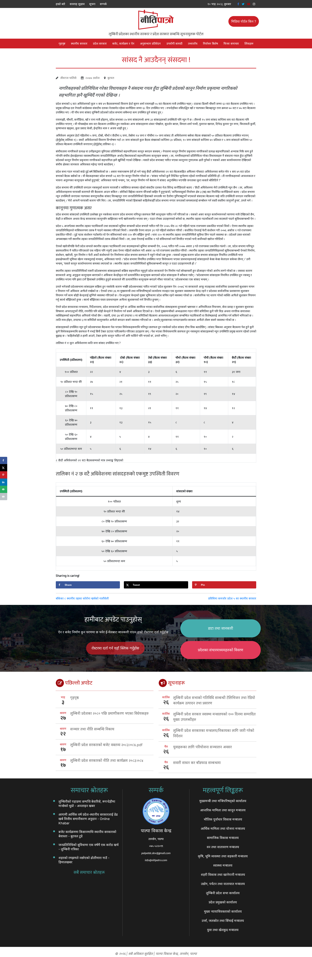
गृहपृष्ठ (62, 43)
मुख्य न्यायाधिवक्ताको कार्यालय (223, 911)
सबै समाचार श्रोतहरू (89, 872)
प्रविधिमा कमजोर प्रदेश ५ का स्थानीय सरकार (232, 598)
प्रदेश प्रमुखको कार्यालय (223, 902)
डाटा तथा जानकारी (220, 628)
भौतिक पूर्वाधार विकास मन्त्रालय (223, 819)
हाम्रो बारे (60, 4)
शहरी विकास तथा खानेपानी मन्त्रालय (223, 874)
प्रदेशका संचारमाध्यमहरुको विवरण (220, 650)
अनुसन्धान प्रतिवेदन (150, 43)
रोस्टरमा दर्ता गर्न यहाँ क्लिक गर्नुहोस (115, 648)
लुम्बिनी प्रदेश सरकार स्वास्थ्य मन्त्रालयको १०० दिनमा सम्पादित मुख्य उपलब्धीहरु (214, 717)
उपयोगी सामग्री (174, 43)
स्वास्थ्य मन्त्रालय (222, 865)
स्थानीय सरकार (79, 43)
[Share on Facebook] (3, 460)
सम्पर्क (103, 4)
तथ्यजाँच (192, 43)
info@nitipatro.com (156, 860)
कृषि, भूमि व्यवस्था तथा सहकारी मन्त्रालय (223, 856)
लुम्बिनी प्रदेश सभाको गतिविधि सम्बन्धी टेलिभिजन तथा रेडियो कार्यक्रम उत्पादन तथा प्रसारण (214, 700)
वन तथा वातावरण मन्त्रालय (223, 847)
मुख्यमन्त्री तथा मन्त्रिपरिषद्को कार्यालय (222, 801)
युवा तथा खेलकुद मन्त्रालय (223, 930)
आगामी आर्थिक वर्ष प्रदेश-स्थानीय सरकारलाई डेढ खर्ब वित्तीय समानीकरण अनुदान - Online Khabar (88, 819)
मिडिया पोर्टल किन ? (243, 21)
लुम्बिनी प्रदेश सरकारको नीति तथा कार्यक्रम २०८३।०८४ (106, 760)
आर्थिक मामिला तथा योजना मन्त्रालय (223, 828)
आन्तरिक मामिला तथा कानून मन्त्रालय (223, 810)
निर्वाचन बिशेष (210, 43)
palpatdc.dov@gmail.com (156, 853)
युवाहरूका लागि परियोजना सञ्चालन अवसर (202, 747)
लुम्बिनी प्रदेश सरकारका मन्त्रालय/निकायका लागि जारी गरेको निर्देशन (213, 733)
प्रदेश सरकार (100, 43)
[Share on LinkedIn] (3, 482)
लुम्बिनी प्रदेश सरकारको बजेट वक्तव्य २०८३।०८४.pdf (106, 745)
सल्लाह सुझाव (77, 4)
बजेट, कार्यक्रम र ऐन (123, 43)
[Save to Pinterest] (3, 474)
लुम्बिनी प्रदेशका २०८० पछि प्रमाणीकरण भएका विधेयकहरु (109, 713)
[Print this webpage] (3, 496)
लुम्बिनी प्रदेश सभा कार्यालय (223, 893)
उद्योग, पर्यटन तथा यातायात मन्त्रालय (223, 884)
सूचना (92, 4)
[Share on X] (3, 467)
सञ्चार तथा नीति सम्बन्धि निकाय (92, 729)
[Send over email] (3, 489)
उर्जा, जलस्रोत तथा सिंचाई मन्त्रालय (223, 921)
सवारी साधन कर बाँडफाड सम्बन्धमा (197, 763)
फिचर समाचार (231, 43)
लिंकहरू (248, 43)
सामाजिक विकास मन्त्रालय (223, 838)
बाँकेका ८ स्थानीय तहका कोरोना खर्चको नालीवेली (82, 598)
